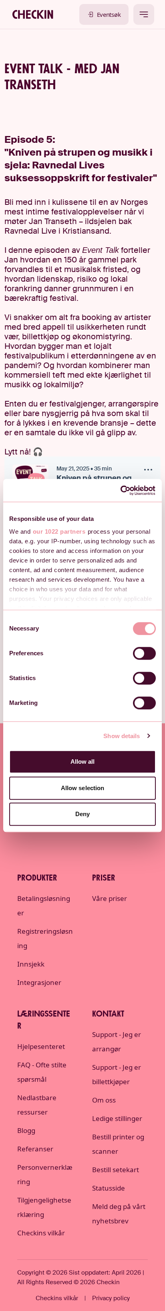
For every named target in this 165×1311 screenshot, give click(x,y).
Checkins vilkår (41, 1232)
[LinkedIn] (59, 835)
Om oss (104, 1100)
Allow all (82, 761)
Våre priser (109, 898)
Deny (82, 814)
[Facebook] (106, 835)
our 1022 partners (59, 531)
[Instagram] (82, 835)
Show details (121, 736)
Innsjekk (30, 964)
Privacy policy (111, 1298)
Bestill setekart (115, 1169)
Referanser (35, 1148)
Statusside (108, 1188)
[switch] (144, 653)
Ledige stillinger (117, 1118)
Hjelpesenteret (41, 1046)
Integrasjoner (39, 982)
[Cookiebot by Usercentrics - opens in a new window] (121, 490)
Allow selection (83, 788)
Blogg (26, 1130)
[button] (148, 470)
